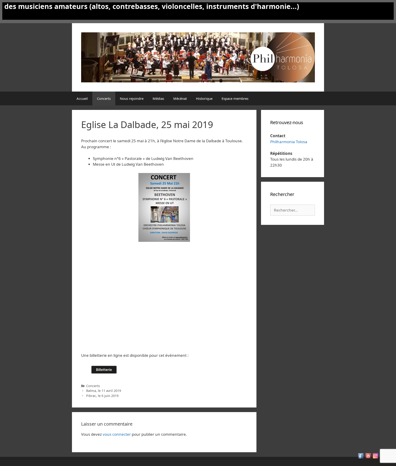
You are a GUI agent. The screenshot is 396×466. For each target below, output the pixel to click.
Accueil (82, 98)
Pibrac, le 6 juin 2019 (102, 395)
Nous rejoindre (131, 98)
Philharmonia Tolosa (288, 141)
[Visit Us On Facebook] (360, 457)
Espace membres (235, 98)
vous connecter (117, 434)
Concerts (104, 98)
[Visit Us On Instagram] (375, 457)
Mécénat (180, 98)
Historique (204, 98)
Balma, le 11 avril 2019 (103, 390)
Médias (158, 98)
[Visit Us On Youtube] (368, 457)
